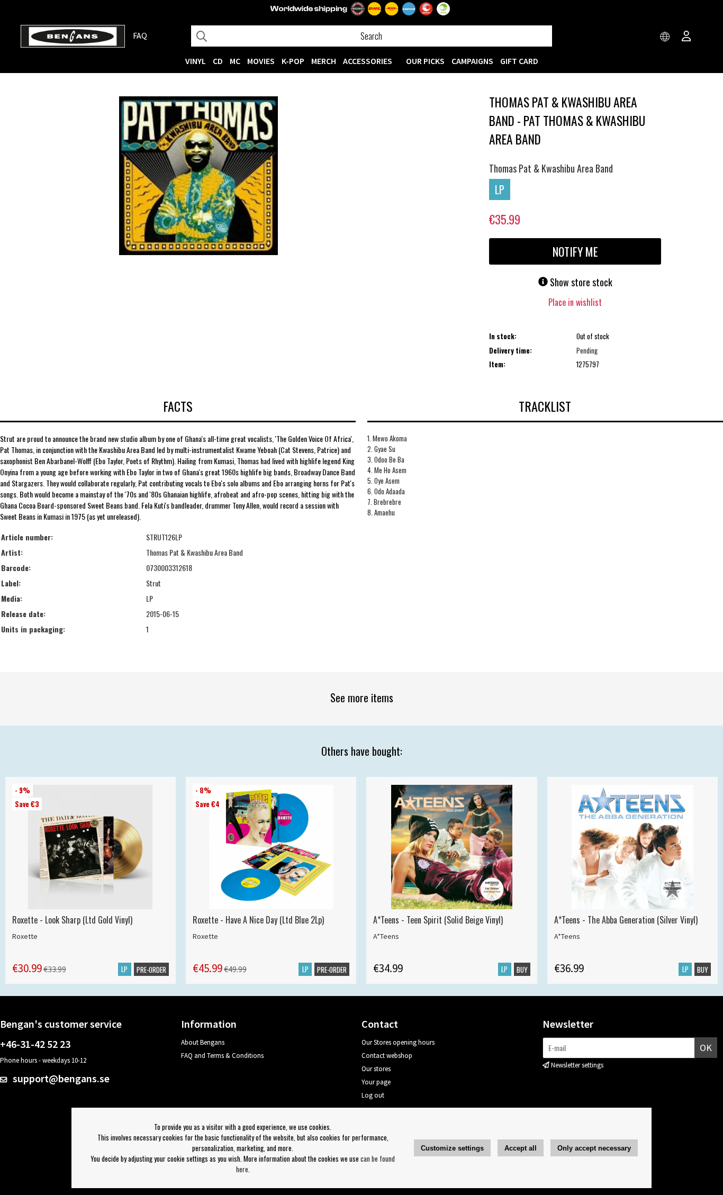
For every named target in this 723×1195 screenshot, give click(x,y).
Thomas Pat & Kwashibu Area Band (551, 168)
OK (706, 1048)
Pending (587, 350)
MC (235, 61)
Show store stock (580, 282)
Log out (373, 1095)
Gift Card (519, 61)
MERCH (323, 61)
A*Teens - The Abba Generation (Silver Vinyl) (626, 919)
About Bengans (202, 1042)
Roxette (25, 936)
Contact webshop (387, 1055)
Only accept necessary (594, 1148)
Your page (376, 1082)
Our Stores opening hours (398, 1042)
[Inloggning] (686, 37)
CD (218, 61)
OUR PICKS (425, 61)
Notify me (575, 251)
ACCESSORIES (367, 61)
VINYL (195, 61)
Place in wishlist (575, 302)
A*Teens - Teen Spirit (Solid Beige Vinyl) (438, 919)
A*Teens (386, 936)
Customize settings (452, 1148)
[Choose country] (665, 37)
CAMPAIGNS (472, 61)
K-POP (293, 61)
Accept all (520, 1148)
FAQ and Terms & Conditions (222, 1055)
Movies (261, 61)
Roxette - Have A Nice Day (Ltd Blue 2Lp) (258, 919)
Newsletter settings (577, 1065)
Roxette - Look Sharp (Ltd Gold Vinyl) (72, 919)
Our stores (376, 1068)
